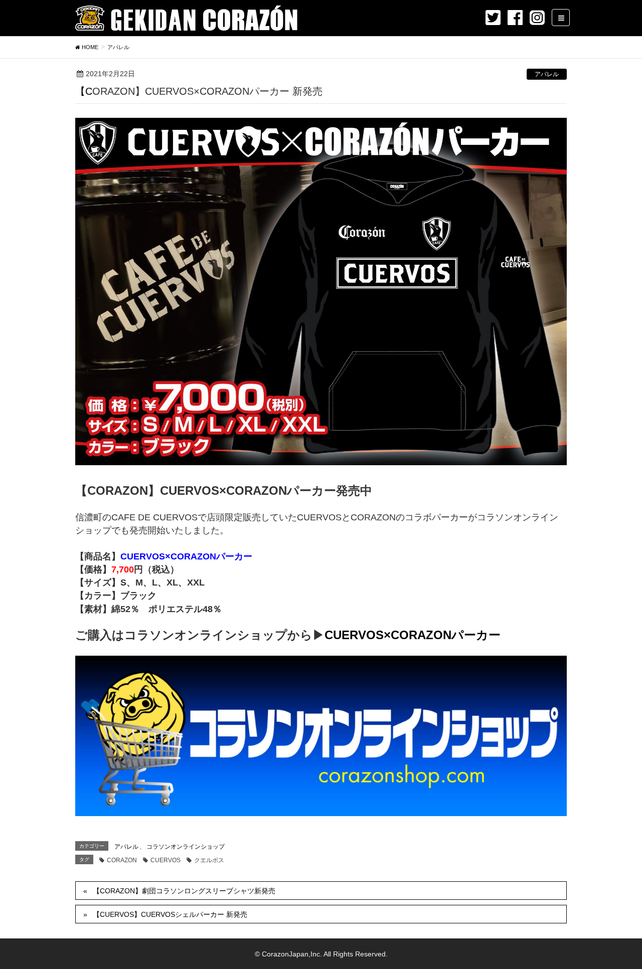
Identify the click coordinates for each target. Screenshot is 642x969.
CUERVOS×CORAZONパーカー (413, 635)
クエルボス (209, 860)
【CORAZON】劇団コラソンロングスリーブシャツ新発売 (184, 891)
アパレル (547, 74)
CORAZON (122, 860)
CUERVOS (165, 860)
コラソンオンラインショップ (185, 846)
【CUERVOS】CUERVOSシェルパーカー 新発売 (170, 914)
